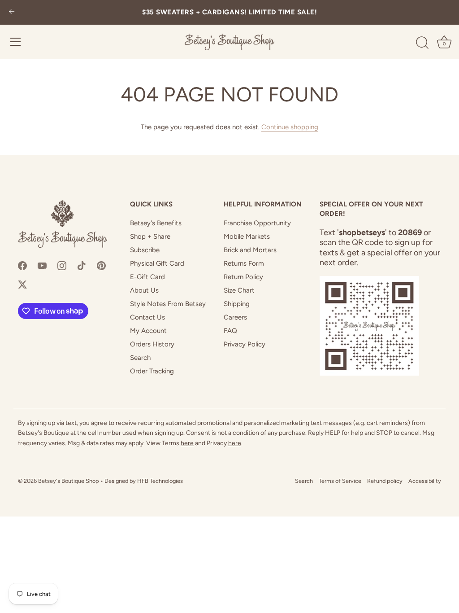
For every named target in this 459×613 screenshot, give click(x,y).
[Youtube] (42, 265)
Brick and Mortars (250, 250)
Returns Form (244, 263)
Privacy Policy (244, 344)
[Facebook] (22, 265)
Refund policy (385, 480)
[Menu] (16, 42)
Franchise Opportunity (257, 223)
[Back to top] (439, 598)
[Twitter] (22, 284)
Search (140, 358)
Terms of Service (340, 480)
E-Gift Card (147, 277)
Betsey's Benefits (156, 223)
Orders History (152, 344)
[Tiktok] (81, 265)
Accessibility (424, 480)
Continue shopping (289, 127)
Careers (235, 317)
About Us (144, 290)
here (187, 443)
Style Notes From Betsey (168, 304)
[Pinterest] (101, 265)
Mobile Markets (247, 236)
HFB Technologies (160, 480)
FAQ (230, 331)
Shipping (237, 304)
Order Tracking (152, 371)
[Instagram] (61, 265)
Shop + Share (150, 236)
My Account (148, 331)
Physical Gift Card (157, 263)
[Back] (11, 12)
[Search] (422, 43)
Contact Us (147, 317)
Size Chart (239, 290)
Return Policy (243, 277)
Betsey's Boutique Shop (68, 480)
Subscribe (145, 250)
